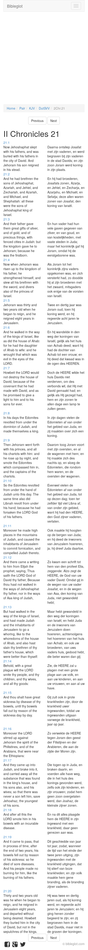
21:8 (6, 413)
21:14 (7, 661)
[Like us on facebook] (7, 945)
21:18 (7, 810)
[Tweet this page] (23, 945)
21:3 (6, 219)
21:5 (6, 300)
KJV (32, 108)
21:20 (7, 891)
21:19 (7, 837)
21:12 (7, 557)
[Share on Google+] (15, 945)
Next (53, 120)
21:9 (6, 440)
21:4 (6, 259)
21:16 (7, 728)
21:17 (7, 760)
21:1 (6, 142)
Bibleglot (15, 6)
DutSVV (44, 108)
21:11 (7, 525)
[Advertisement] (44, 60)
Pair (22, 108)
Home (11, 108)
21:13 (7, 607)
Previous (37, 120)
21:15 (7, 692)
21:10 (7, 480)
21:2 (6, 174)
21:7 (6, 368)
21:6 (6, 327)
